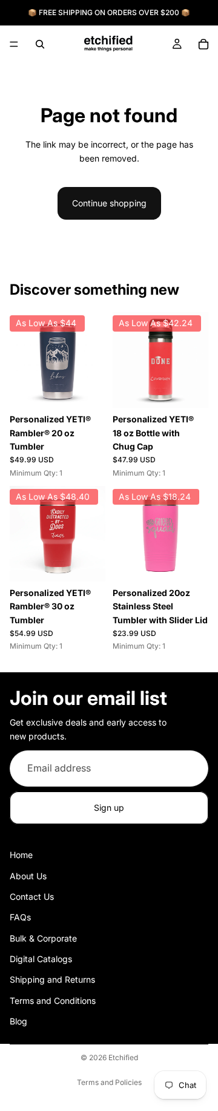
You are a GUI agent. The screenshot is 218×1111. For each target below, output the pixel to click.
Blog (18, 1022)
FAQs (20, 918)
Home (21, 855)
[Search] (40, 44)
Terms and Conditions (53, 1000)
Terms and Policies (109, 1082)
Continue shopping (109, 203)
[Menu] (14, 44)
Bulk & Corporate (43, 938)
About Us (28, 876)
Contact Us (32, 896)
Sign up (109, 807)
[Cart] (203, 44)
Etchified (123, 1057)
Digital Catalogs (41, 959)
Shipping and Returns (52, 980)
